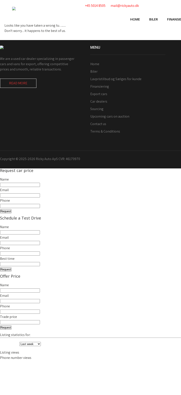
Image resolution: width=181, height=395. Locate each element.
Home (135, 19)
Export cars (98, 94)
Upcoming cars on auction (109, 116)
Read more (18, 83)
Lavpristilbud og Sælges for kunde (115, 79)
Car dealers (98, 101)
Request (5, 211)
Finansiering (99, 86)
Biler (153, 19)
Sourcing (97, 109)
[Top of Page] (168, 385)
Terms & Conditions (105, 131)
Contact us (98, 124)
